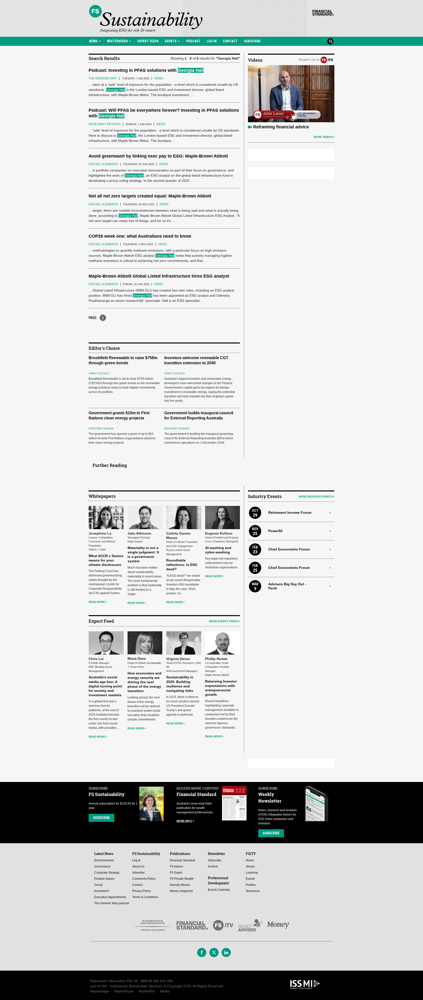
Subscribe (252, 41)
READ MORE (97, 601)
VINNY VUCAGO (99, 373)
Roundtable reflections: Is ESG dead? (181, 564)
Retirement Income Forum (289, 512)
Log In (212, 41)
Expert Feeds (148, 41)
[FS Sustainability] (145, 18)
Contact (230, 41)
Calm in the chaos (272, 126)
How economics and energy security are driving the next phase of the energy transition (145, 682)
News (93, 41)
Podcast (193, 41)
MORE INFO (184, 820)
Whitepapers (118, 41)
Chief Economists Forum (289, 549)
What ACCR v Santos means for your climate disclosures (106, 560)
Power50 (275, 531)
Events (171, 41)
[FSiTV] (326, 59)
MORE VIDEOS (323, 136)
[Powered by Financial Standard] (323, 13)
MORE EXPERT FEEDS (223, 621)
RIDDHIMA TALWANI (101, 428)
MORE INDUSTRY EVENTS (315, 496)
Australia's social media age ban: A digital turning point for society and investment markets (105, 686)
